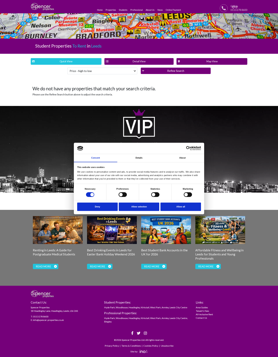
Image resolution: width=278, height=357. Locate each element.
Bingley (108, 321)
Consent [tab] (95, 158)
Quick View (66, 61)
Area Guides (202, 307)
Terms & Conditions (131, 345)
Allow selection (139, 206)
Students (123, 10)
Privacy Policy (112, 345)
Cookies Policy (150, 345)
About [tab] (182, 158)
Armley (165, 307)
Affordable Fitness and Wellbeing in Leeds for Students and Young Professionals (219, 254)
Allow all (180, 206)
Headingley (134, 307)
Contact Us (201, 317)
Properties (111, 10)
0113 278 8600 (40, 316)
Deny (97, 206)
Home (100, 10)
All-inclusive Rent (204, 314)
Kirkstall (145, 307)
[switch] (123, 194)
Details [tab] (139, 158)
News (160, 10)
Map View (212, 61)
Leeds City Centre (178, 307)
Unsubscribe (167, 345)
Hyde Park (109, 307)
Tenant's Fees (202, 310)
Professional (136, 10)
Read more (43, 266)
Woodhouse (122, 307)
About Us (150, 10)
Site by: (134, 351)
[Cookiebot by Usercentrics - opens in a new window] (188, 148)
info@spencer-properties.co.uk (48, 320)
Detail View (139, 61)
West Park (155, 307)
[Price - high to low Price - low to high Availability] (102, 71)
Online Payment (173, 10)
